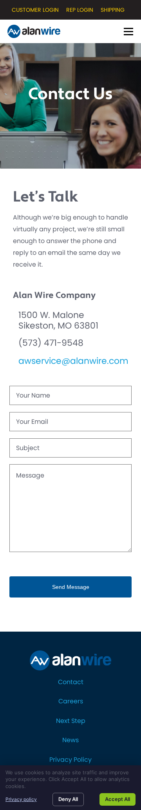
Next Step (70, 720)
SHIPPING (113, 10)
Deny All (68, 799)
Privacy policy (21, 799)
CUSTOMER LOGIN (35, 10)
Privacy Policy (70, 759)
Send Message (70, 587)
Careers (70, 701)
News (70, 740)
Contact (70, 682)
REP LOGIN (79, 10)
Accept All (117, 799)
